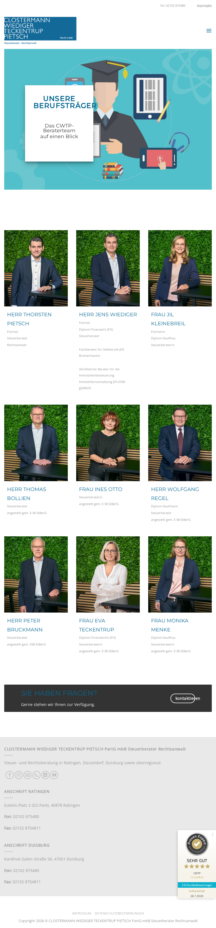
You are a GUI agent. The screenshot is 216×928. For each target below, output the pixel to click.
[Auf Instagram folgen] (19, 775)
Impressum (81, 913)
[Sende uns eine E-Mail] (28, 775)
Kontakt (204, 5)
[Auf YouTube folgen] (54, 775)
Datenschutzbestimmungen (119, 913)
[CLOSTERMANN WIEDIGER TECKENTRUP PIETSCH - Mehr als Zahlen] (40, 30)
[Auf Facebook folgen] (10, 775)
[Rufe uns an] (36, 775)
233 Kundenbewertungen (197, 885)
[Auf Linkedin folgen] (45, 775)
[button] (209, 30)
